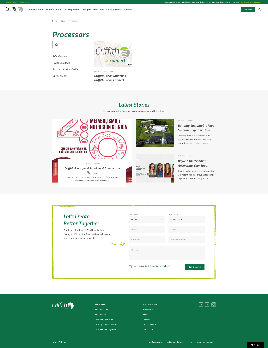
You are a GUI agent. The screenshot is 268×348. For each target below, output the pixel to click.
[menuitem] (201, 304)
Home (54, 21)
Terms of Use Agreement (205, 342)
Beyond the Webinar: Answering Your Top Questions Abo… (192, 165)
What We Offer (101, 309)
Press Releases (61, 62)
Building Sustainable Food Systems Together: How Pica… (196, 130)
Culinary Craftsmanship (105, 324)
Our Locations (149, 324)
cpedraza (97, 163)
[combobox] (147, 219)
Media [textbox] (134, 219)
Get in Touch (195, 266)
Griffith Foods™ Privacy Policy (179, 342)
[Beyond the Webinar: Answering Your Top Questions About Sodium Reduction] (155, 168)
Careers (146, 319)
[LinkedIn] (201, 304)
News (63, 21)
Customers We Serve (103, 319)
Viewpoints (148, 309)
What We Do (100, 314)
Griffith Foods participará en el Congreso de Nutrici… (92, 170)
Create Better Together (105, 329)
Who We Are (99, 304)
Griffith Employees (157, 342)
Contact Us (148, 329)
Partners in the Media (65, 69)
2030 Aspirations (150, 304)
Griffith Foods (108, 71)
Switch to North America (250, 2)
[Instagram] (213, 304)
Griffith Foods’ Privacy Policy (155, 266)
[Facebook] (207, 304)
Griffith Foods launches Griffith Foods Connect (110, 77)
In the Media (59, 76)
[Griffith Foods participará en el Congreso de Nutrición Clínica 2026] (92, 151)
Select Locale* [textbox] (177, 219)
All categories (60, 56)
